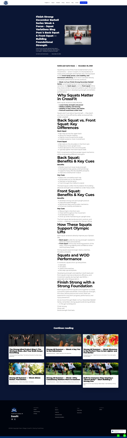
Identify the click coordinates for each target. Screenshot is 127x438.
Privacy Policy (79, 410)
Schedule (58, 2)
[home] (6, 3)
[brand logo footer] (14, 409)
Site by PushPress (38, 428)
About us (68, 2)
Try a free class (84, 2)
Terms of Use (79, 412)
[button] (47, 2)
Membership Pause (58, 414)
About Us (56, 409)
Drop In (53, 2)
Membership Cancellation (59, 417)
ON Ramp (35, 413)
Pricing (63, 2)
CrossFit (35, 409)
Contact (76, 2)
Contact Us (57, 412)
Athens (100, 409)
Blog (72, 2)
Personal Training (37, 411)
